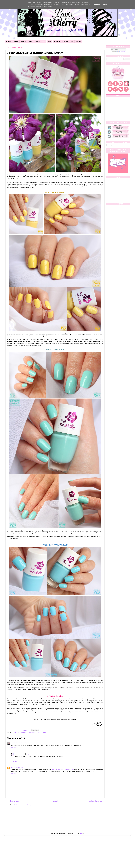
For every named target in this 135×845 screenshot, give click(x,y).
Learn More (98, 4)
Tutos (49, 41)
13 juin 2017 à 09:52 (32, 754)
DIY (43, 41)
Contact (78, 41)
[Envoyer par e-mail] (32, 730)
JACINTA (13, 743)
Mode (30, 41)
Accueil (8, 41)
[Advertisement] (118, 109)
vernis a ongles (44, 732)
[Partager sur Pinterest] (38, 730)
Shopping (57, 41)
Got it (105, 4)
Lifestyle (37, 41)
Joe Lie (13, 767)
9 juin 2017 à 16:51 (21, 743)
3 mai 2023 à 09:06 (20, 767)
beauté (14, 732)
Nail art (15, 41)
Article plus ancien (96, 801)
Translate (123, 51)
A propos (65, 41)
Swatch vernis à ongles (34, 732)
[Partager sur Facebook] (36, 730)
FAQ (71, 41)
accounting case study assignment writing (63, 769)
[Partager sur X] (35, 730)
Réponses (15, 751)
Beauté (23, 41)
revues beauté (23, 732)
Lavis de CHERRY (20, 754)
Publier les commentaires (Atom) (22, 804)
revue (18, 732)
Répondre (13, 747)
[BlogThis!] (33, 730)
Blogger (81, 833)
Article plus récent (13, 801)
